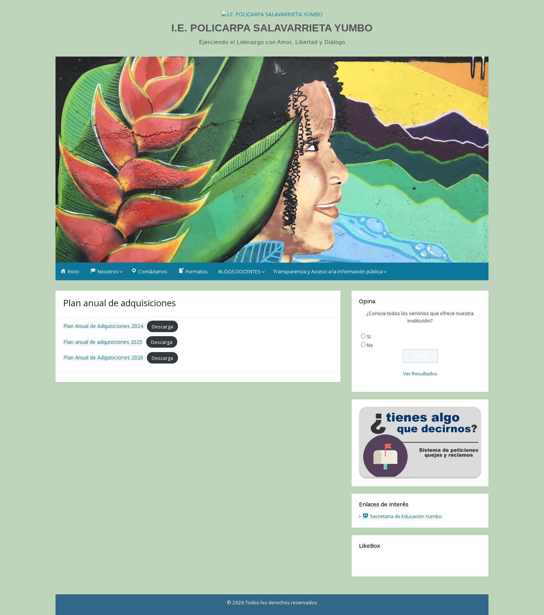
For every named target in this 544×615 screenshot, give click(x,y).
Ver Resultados (420, 373)
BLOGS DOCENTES (239, 271)
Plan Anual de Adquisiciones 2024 (103, 326)
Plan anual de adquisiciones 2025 (102, 341)
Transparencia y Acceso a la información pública (328, 271)
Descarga (162, 326)
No (370, 345)
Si (369, 336)
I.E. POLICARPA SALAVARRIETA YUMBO (272, 28)
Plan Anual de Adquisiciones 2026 (103, 357)
